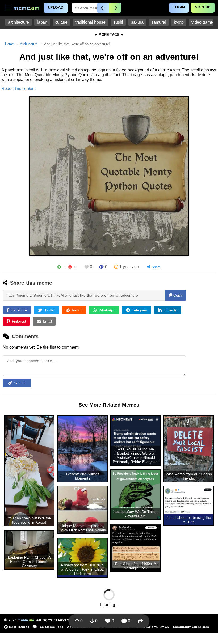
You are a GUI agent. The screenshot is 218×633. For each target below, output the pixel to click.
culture (61, 22)
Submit (20, 383)
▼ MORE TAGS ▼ (109, 35)
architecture (18, 22)
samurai (158, 22)
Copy (177, 295)
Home (9, 44)
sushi (118, 22)
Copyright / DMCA (155, 627)
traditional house (90, 22)
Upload (56, 7)
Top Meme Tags (50, 627)
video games (203, 22)
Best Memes (19, 627)
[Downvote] (70, 267)
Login (179, 7)
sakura (137, 22)
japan (42, 22)
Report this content (18, 88)
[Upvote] (59, 267)
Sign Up (203, 7)
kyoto (178, 22)
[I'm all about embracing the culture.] (188, 500)
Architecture (28, 44)
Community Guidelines (191, 627)
